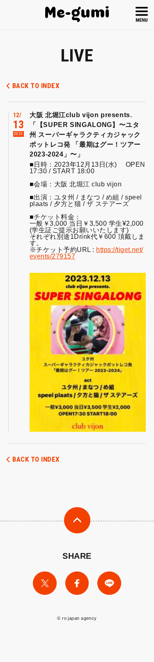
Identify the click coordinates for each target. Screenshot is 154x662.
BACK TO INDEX (36, 86)
